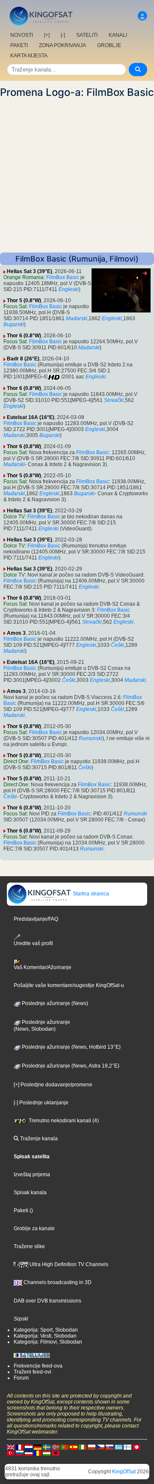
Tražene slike (29, 1246)
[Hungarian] (46, 1453)
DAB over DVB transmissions (47, 1301)
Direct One (15, 761)
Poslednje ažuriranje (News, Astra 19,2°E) (70, 1066)
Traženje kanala (38, 1139)
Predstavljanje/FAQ (36, 919)
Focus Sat (15, 306)
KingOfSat (124, 1472)
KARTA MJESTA (28, 56)
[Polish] (91, 1447)
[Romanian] (37, 1453)
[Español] (73, 1447)
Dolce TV (14, 517)
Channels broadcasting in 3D (57, 1282)
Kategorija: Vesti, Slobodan (45, 1336)
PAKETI (19, 45)
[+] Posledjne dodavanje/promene (53, 1085)
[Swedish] (46, 1447)
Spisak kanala (30, 1193)
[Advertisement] (77, 175)
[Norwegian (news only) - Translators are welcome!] (55, 1447)
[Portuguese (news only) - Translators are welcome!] (64, 1447)
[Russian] (20, 1453)
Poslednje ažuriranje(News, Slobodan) (42, 1025)
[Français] (20, 1447)
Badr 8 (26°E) (23, 359)
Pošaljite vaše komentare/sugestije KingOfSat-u (69, 985)
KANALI (118, 35)
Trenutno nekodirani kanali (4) (63, 1121)
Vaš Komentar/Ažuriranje (42, 967)
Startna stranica (90, 894)
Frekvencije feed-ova (38, 1366)
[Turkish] (11, 1453)
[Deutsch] (37, 1447)
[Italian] (82, 1447)
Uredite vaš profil (33, 943)
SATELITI (87, 35)
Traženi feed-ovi (32, 1372)
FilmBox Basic (62, 277)
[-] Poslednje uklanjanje (41, 1103)
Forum (21, 1378)
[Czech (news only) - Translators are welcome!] (100, 1447)
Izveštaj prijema (32, 1175)
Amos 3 (16, 633)
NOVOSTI (21, 35)
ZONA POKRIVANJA (62, 45)
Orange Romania (23, 277)
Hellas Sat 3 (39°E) (29, 271)
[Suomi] (127, 1447)
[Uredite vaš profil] (142, 16)
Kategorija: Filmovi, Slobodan (48, 1342)
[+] (47, 35)
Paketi (21, 1210)
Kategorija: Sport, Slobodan (46, 1330)
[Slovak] (109, 1447)
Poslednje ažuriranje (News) (54, 1003)
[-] (63, 35)
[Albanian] (55, 1453)
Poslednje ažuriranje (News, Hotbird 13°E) (71, 1047)
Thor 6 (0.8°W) (24, 336)
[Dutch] (29, 1447)
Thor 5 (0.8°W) (24, 300)
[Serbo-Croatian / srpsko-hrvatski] (29, 1453)
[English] (11, 1447)
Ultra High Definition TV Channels (68, 1264)
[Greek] (118, 1447)
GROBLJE (109, 45)
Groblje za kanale (34, 1228)
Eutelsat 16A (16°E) (30, 417)
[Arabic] (136, 1447)
